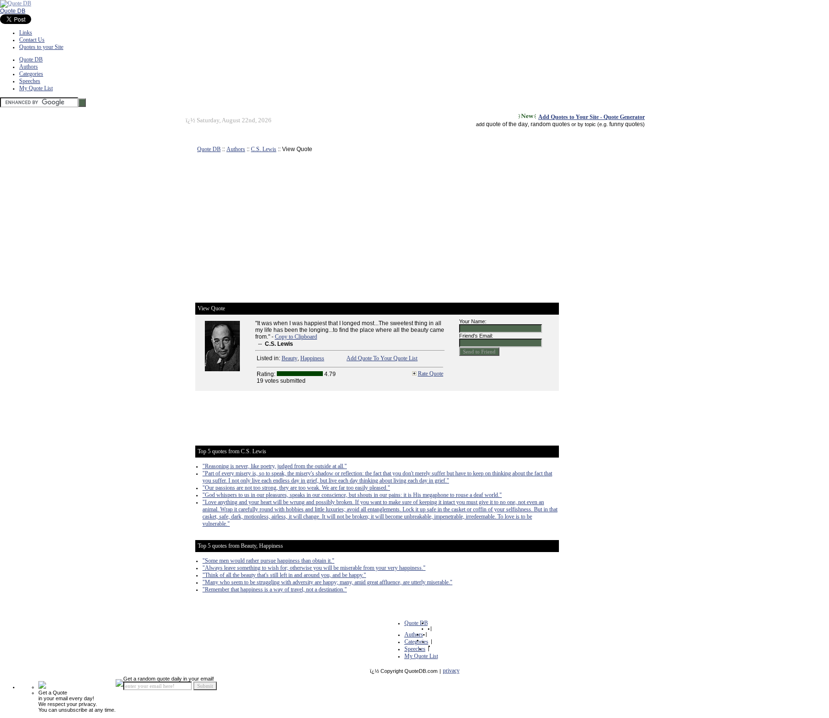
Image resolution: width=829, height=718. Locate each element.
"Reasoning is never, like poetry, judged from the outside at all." (274, 466)
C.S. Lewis (263, 149)
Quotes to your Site (41, 47)
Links (25, 32)
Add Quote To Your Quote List (381, 358)
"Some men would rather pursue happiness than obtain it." (268, 560)
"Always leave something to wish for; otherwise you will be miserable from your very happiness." (314, 568)
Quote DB (12, 11)
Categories (31, 74)
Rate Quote (430, 373)
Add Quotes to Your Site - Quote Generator (591, 117)
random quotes (550, 124)
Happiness (312, 358)
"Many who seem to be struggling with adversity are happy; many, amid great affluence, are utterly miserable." (327, 582)
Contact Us (32, 39)
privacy (451, 670)
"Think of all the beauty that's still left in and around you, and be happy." (284, 575)
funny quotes (626, 124)
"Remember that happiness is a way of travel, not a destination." (274, 589)
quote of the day (507, 124)
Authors (28, 66)
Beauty (289, 358)
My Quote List (36, 88)
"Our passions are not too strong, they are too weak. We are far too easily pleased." (296, 487)
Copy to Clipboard (296, 336)
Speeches (29, 81)
